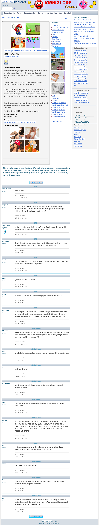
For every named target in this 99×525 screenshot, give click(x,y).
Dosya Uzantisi (9, 13)
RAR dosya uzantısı (80, 64)
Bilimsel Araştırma (80, 130)
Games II (55, 37)
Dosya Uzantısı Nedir (81, 36)
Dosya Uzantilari (30, 13)
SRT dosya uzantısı (80, 81)
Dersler (40, 13)
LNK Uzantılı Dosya (58, 107)
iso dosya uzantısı (80, 71)
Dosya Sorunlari (65, 13)
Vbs (75, 85)
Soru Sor (64, 18)
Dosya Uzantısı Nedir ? (60, 27)
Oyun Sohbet (56, 39)
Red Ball (77, 141)
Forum (19, 13)
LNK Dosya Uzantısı (59, 103)
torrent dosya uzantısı (81, 74)
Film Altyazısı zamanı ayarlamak (85, 43)
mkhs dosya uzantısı (81, 93)
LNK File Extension (58, 117)
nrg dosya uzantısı (80, 67)
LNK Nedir (55, 98)
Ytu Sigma (77, 137)
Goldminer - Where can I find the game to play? (20, 122)
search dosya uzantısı (81, 102)
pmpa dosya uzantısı (81, 100)
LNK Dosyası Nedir (58, 110)
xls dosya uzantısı (80, 55)
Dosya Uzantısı (7, 17)
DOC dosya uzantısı (80, 69)
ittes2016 (77, 132)
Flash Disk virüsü (58, 30)
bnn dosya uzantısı (80, 95)
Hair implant (78, 146)
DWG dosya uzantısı (81, 83)
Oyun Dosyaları (51, 13)
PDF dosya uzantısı (80, 76)
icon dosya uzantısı (80, 98)
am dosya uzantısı (80, 51)
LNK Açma (55, 100)
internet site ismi (57, 32)
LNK (17, 17)
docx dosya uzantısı (80, 60)
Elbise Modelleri (79, 139)
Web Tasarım (56, 44)
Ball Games (56, 41)
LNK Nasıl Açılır (57, 114)
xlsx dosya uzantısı (80, 62)
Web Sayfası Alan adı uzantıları (84, 29)
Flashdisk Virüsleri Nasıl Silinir (84, 27)
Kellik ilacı (55, 46)
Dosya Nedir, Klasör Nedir (82, 20)
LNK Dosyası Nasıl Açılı (60, 105)
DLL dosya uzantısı (80, 78)
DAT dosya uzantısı (80, 57)
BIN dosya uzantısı (80, 53)
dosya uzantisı (47, 521)
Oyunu (54, 34)
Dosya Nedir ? (57, 25)
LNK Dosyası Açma (58, 112)
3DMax (76, 127)
